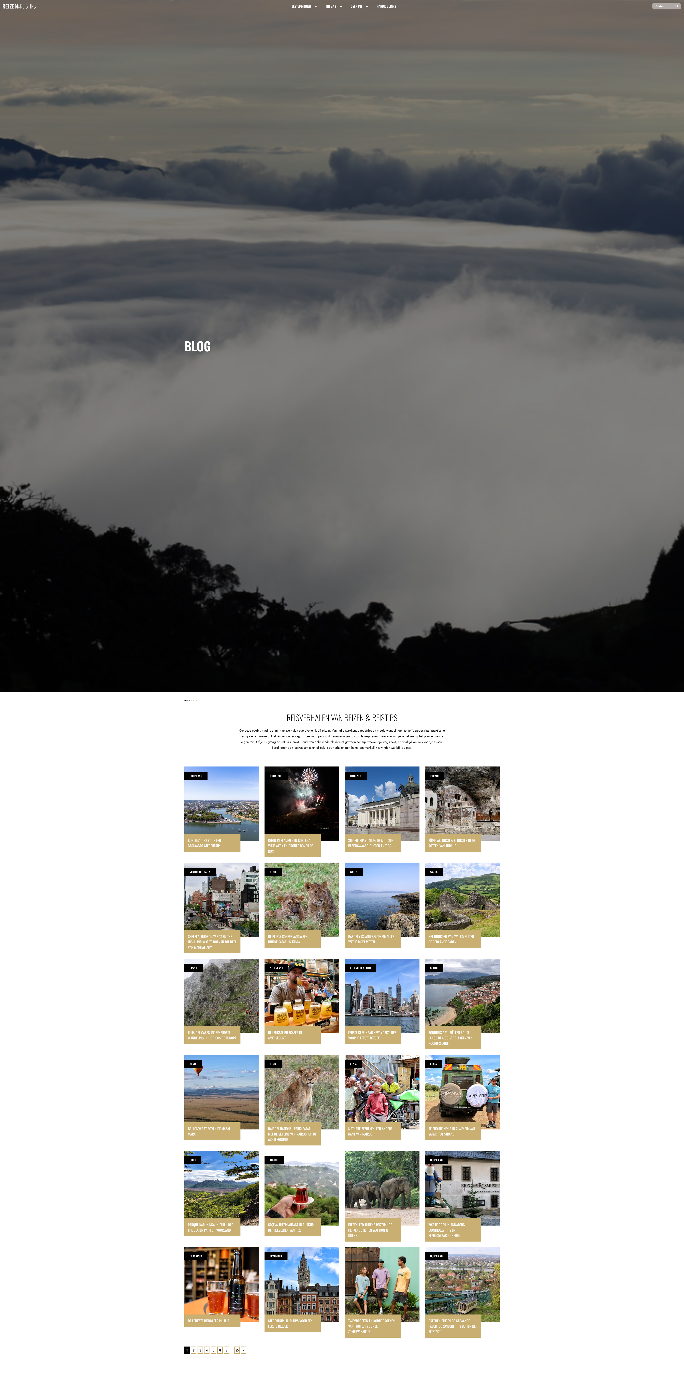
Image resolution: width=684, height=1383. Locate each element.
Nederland (276, 968)
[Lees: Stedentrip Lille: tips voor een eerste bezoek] (302, 1289)
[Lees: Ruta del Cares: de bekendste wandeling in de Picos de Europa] (221, 1001)
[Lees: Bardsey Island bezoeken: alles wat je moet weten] (382, 905)
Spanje (194, 968)
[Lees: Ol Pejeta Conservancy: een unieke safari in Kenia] (302, 905)
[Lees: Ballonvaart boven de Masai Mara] (221, 1097)
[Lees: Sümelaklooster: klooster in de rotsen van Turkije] (462, 809)
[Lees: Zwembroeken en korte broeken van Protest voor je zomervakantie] (382, 1292)
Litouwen (355, 776)
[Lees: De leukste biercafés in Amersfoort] (302, 1001)
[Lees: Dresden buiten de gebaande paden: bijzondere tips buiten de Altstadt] (462, 1292)
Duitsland (196, 776)
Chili (193, 1160)
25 (237, 1350)
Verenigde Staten (200, 872)
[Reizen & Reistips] (19, 6)
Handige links (386, 6)
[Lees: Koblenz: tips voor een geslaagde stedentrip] (221, 809)
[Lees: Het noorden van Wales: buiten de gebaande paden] (462, 905)
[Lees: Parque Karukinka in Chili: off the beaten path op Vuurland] (221, 1193)
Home (187, 700)
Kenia (273, 872)
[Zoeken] (677, 6)
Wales (353, 872)
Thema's (331, 6)
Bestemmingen (301, 6)
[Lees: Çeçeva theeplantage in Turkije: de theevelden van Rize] (302, 1193)
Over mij (356, 6)
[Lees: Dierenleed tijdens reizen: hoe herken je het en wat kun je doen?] (382, 1196)
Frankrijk (196, 1256)
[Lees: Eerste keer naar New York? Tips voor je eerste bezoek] (382, 1001)
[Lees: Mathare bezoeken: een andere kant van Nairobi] (382, 1097)
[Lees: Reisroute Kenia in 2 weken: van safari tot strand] (462, 1097)
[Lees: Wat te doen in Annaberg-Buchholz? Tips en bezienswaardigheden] (462, 1196)
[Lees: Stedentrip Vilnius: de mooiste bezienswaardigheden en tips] (382, 809)
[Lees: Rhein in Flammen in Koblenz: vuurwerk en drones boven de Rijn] (302, 811)
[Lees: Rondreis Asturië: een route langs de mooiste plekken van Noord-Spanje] (462, 1004)
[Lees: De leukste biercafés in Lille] (221, 1287)
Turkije (434, 776)
